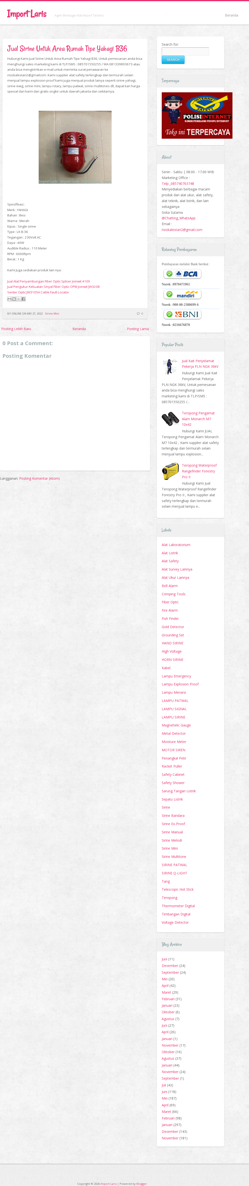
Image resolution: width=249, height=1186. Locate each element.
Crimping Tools (174, 594)
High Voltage (172, 651)
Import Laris (26, 13)
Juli (164, 1085)
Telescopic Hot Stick (178, 889)
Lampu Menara (174, 692)
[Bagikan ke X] (18, 299)
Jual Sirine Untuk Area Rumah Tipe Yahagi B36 (67, 48)
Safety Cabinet (173, 774)
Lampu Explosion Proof (180, 684)
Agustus (168, 1018)
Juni (164, 959)
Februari (168, 999)
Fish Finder (170, 618)
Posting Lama (138, 328)
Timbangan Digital (176, 914)
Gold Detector (173, 626)
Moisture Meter (174, 741)
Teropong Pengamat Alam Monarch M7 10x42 (198, 419)
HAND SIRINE (172, 643)
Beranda (231, 15)
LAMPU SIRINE (173, 717)
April (165, 985)
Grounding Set (173, 635)
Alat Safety (170, 561)
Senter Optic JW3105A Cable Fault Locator (38, 292)
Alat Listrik (170, 553)
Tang (166, 881)
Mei (165, 979)
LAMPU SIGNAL (174, 709)
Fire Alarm (170, 610)
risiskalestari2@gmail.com (182, 229)
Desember (170, 965)
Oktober (168, 1012)
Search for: (170, 44)
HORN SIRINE (172, 659)
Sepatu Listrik (172, 799)
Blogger (141, 1184)
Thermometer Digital (178, 906)
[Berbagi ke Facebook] (23, 299)
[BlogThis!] (14, 299)
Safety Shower (173, 782)
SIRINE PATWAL (174, 864)
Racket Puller (172, 766)
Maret (166, 992)
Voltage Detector (175, 922)
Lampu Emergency (176, 676)
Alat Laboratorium (176, 544)
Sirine (166, 807)
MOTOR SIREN (173, 750)
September (170, 972)
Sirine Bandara (173, 815)
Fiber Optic (170, 602)
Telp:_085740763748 (178, 183)
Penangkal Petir (174, 758)
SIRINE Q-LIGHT (174, 873)
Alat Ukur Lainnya (175, 577)
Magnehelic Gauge (176, 725)
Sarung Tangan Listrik (179, 791)
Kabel (166, 668)
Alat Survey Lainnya (177, 569)
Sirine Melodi (172, 840)
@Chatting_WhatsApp (179, 218)
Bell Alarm (170, 585)
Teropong (169, 897)
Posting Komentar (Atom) (39, 478)
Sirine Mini (52, 313)
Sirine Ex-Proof (173, 823)
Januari (167, 1005)
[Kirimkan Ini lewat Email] (9, 299)
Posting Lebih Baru (16, 328)
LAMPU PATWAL (175, 700)
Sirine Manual (172, 832)
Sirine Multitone (174, 856)
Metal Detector (174, 733)
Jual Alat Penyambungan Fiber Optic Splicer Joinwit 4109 (48, 281)
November (170, 1045)
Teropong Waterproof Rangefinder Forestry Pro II (199, 471)
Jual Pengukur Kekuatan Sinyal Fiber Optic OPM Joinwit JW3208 (53, 286)
